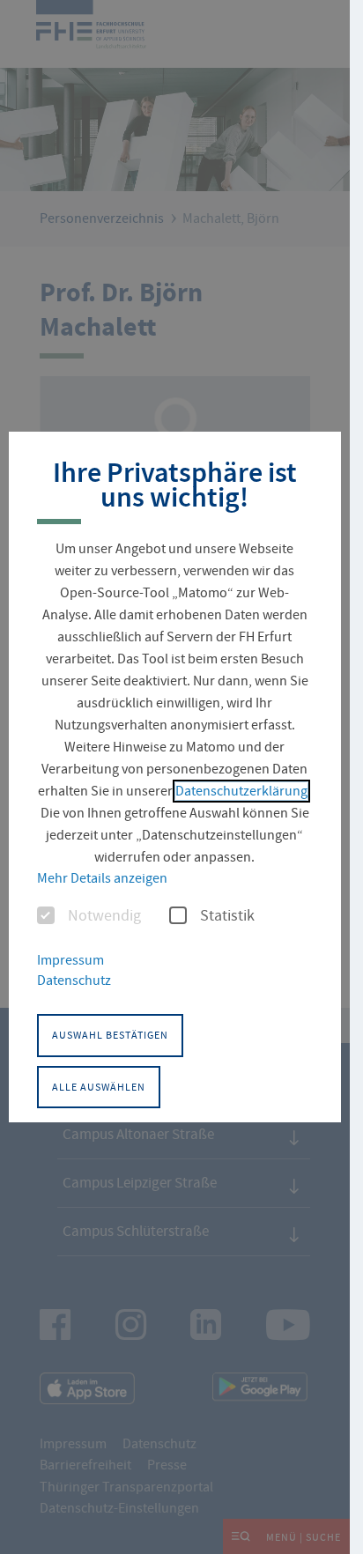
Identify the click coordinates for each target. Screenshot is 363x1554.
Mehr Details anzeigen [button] (102, 878)
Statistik (227, 916)
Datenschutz (74, 980)
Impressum (70, 960)
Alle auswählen (98, 1087)
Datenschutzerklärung (241, 791)
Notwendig (104, 916)
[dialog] (175, 777)
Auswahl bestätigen (110, 1035)
